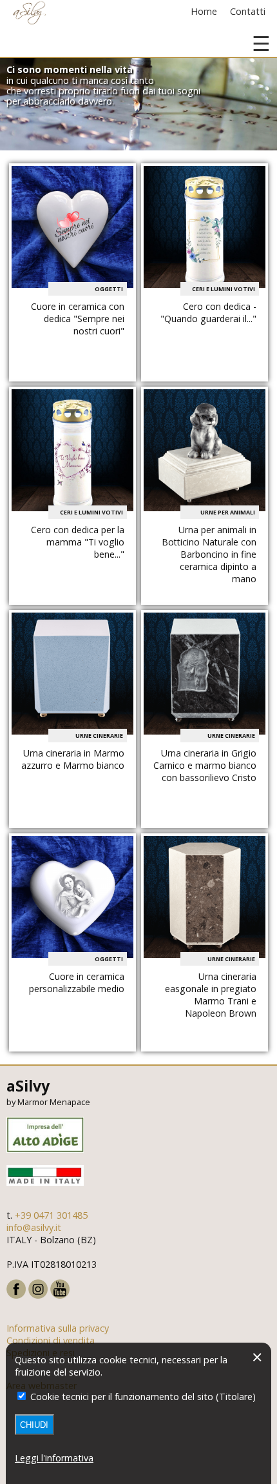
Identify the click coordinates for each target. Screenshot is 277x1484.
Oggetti (109, 289)
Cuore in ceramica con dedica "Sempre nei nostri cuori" (77, 318)
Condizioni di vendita (50, 1340)
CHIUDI (34, 1425)
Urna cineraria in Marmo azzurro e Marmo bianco (72, 759)
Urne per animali (227, 512)
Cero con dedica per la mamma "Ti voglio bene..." (77, 541)
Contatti (247, 11)
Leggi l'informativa (54, 1458)
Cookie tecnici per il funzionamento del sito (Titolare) (142, 1396)
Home (204, 11)
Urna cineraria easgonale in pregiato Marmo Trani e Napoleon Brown (210, 994)
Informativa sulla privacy (57, 1328)
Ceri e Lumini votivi (223, 289)
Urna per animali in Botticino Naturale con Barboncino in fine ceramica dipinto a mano (209, 554)
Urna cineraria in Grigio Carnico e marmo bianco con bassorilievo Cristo (204, 765)
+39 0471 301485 (51, 1215)
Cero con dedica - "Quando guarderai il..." (208, 312)
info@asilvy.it (33, 1227)
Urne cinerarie (99, 735)
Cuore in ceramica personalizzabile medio (76, 982)
